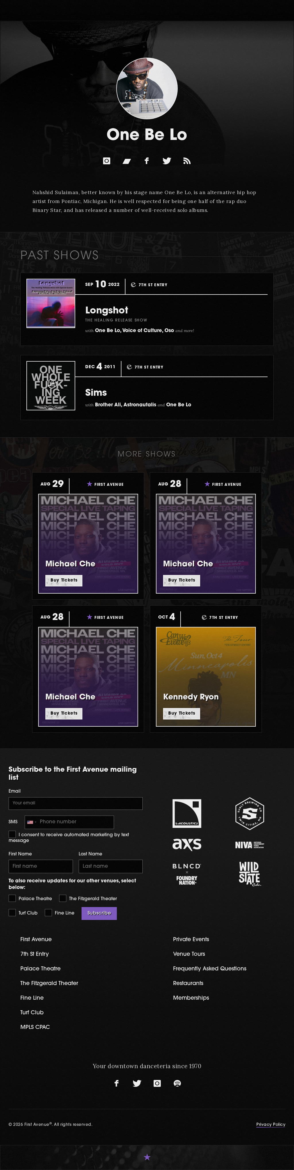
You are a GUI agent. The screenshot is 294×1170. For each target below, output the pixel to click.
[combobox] (31, 822)
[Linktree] (187, 161)
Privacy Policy (270, 1125)
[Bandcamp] (127, 161)
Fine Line (63, 913)
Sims (96, 393)
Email (15, 791)
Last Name (90, 854)
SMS (13, 822)
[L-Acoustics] (187, 813)
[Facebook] (147, 161)
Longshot (106, 311)
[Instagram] (107, 161)
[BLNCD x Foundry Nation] (187, 874)
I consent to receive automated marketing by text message (69, 838)
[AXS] (187, 845)
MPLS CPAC (35, 1027)
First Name (20, 854)
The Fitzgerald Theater (92, 899)
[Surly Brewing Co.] (250, 813)
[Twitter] (167, 161)
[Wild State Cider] (250, 874)
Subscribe (99, 913)
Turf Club (27, 913)
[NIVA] (250, 845)
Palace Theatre (34, 899)
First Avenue (36, 940)
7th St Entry (34, 954)
